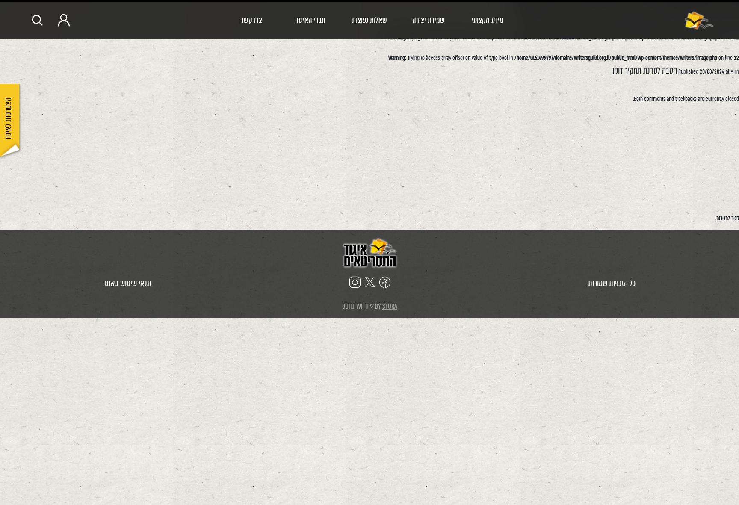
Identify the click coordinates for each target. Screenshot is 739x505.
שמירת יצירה (428, 20)
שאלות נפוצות (369, 20)
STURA (389, 306)
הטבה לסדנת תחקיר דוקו (644, 71)
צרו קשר (251, 20)
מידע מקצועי (487, 20)
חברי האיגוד (310, 20)
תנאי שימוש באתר (127, 283)
